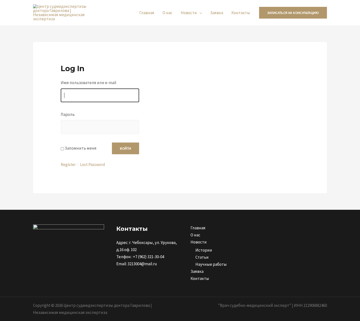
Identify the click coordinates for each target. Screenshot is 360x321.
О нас (167, 12)
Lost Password (92, 165)
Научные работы (211, 264)
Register (68, 165)
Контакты (240, 12)
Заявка (216, 12)
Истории (203, 250)
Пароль (68, 114)
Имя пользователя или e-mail (88, 82)
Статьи (202, 257)
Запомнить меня (80, 148)
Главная (146, 12)
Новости (189, 12)
